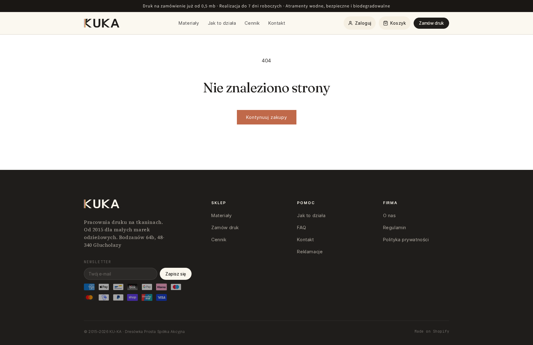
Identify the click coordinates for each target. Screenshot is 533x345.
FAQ (301, 227)
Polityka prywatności (406, 239)
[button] (395, 23)
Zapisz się (175, 273)
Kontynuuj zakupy (266, 117)
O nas (389, 215)
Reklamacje (310, 252)
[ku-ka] (102, 23)
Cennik (252, 23)
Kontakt (276, 23)
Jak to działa (222, 23)
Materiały (189, 23)
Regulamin (394, 227)
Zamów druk (431, 23)
